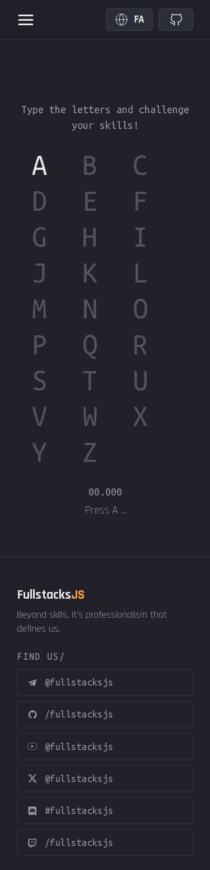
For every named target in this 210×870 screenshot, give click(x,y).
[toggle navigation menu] (26, 20)
